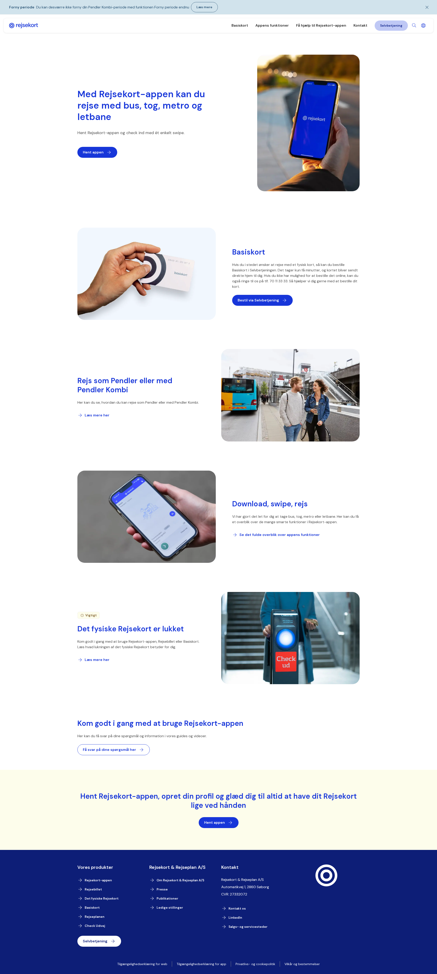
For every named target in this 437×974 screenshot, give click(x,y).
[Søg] (414, 25)
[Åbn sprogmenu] (423, 25)
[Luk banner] (424, 7)
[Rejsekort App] (23, 25)
